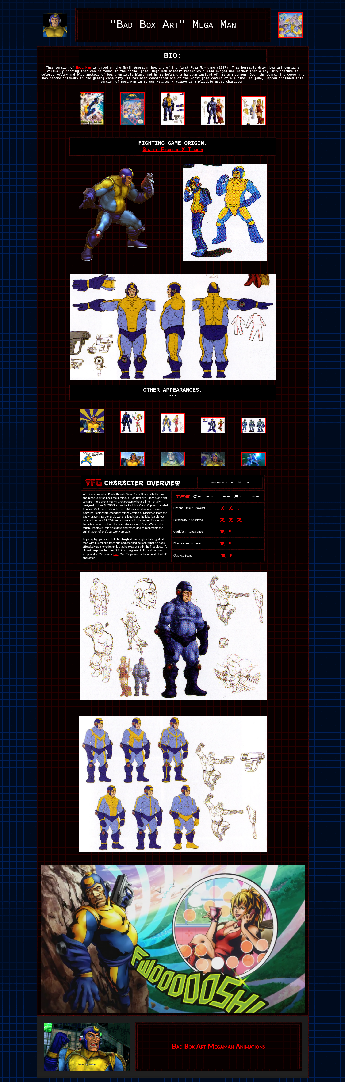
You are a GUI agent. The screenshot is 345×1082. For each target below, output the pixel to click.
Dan (115, 554)
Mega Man (83, 67)
